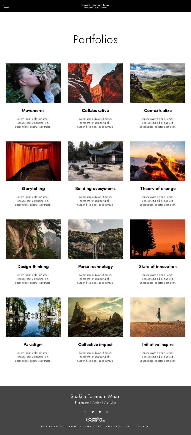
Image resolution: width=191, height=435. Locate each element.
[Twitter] (93, 412)
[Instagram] (107, 412)
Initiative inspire (158, 344)
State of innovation (158, 266)
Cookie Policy (118, 426)
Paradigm (33, 344)
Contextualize (158, 110)
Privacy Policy (53, 426)
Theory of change (158, 188)
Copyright (142, 426)
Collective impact (95, 344)
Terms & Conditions (85, 426)
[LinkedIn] (100, 412)
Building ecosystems (95, 188)
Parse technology (95, 266)
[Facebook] (86, 412)
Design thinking (33, 266)
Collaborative (95, 110)
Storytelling (33, 188)
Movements (33, 110)
